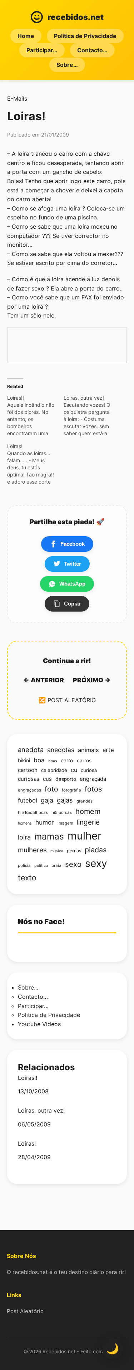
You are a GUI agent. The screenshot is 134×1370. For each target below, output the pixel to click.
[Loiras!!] (35, 415)
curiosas (28, 779)
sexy (96, 863)
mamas (49, 836)
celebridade (54, 770)
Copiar (72, 604)
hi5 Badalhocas (33, 812)
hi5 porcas (61, 812)
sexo (73, 864)
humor (44, 822)
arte (108, 749)
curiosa (89, 770)
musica (56, 851)
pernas (74, 850)
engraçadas (29, 790)
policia (24, 865)
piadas (95, 850)
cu (74, 769)
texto (27, 877)
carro (67, 760)
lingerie (88, 822)
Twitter (72, 564)
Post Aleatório (25, 1311)
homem (87, 811)
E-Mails (17, 98)
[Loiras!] (35, 464)
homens (25, 823)
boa (39, 760)
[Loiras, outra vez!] (92, 415)
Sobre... (28, 987)
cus (47, 779)
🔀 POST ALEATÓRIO (67, 700)
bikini (24, 760)
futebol (27, 800)
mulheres (32, 850)
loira (24, 837)
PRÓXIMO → (92, 680)
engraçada (93, 779)
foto (51, 789)
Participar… (42, 50)
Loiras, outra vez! (41, 1110)
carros (84, 760)
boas (52, 761)
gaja (47, 800)
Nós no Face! (41, 921)
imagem (65, 823)
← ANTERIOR (43, 680)
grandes (84, 801)
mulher (84, 836)
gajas (65, 800)
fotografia (71, 790)
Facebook (72, 544)
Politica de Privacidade (85, 35)
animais (88, 749)
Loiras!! (27, 1078)
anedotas (60, 749)
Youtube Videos (39, 1024)
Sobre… (67, 64)
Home (26, 35)
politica (41, 865)
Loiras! (27, 1143)
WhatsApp (72, 584)
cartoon (28, 770)
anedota (31, 749)
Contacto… (92, 50)
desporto (65, 779)
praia (56, 865)
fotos (93, 789)
